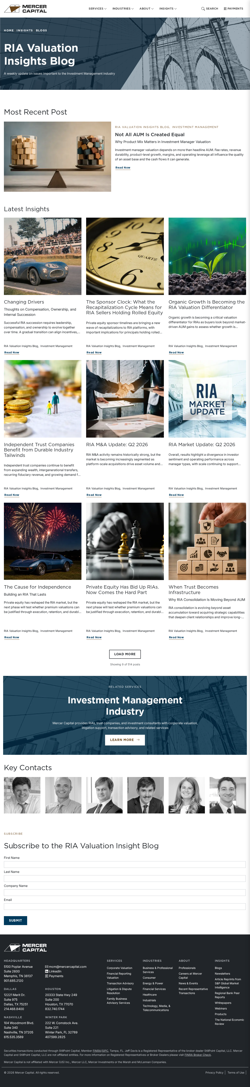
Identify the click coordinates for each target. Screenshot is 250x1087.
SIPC (105, 1050)
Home (9, 30)
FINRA (97, 1050)
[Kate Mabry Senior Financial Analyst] (187, 795)
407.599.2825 (55, 1037)
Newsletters (222, 973)
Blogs (41, 30)
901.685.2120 (13, 981)
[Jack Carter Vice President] (228, 795)
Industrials (149, 1000)
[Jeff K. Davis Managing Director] (63, 795)
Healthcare (150, 994)
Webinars (221, 1008)
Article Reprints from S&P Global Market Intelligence (228, 983)
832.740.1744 (54, 1009)
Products (220, 1014)
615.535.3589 (13, 1037)
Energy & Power (153, 983)
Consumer (149, 977)
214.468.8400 (14, 1009)
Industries (152, 961)
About (184, 961)
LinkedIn (55, 971)
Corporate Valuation (119, 968)
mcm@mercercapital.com (68, 967)
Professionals (187, 968)
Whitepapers (223, 1002)
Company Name (16, 886)
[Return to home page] (25, 9)
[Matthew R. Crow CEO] (22, 795)
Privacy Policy (214, 1072)
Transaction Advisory (120, 983)
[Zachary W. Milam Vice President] (145, 795)
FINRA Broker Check (198, 1054)
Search (212, 8)
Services (114, 961)
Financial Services (154, 989)
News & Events (188, 983)
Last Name (11, 872)
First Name (12, 858)
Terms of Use (236, 1072)
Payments (235, 8)
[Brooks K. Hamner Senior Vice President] (104, 795)
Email (8, 900)
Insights (25, 30)
